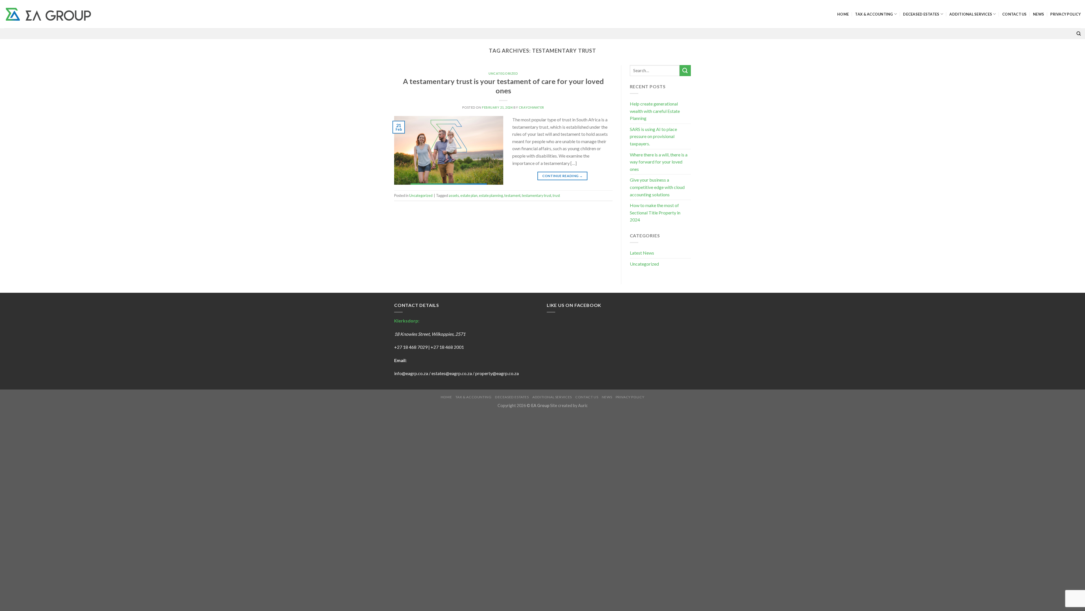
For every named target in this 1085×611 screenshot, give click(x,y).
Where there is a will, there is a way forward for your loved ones (658, 162)
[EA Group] (48, 14)
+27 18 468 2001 (447, 347)
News (1038, 14)
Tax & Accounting (874, 14)
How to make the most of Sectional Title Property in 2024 (655, 212)
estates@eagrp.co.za (452, 373)
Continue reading (562, 176)
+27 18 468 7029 (411, 347)
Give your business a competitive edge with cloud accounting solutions (657, 187)
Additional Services (970, 14)
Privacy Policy (1065, 14)
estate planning (491, 195)
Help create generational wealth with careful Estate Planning (655, 111)
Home (843, 14)
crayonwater (531, 107)
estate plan (469, 195)
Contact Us (1014, 14)
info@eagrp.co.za (411, 373)
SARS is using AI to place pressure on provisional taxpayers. (653, 136)
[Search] (1079, 33)
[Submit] (685, 70)
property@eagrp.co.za (497, 373)
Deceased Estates (921, 14)
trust (556, 195)
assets (454, 195)
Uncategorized (503, 73)
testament (512, 195)
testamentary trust (536, 195)
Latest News (642, 252)
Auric (583, 405)
